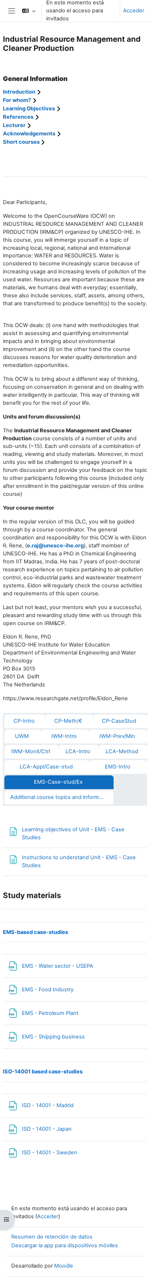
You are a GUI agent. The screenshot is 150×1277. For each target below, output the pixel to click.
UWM (22, 736)
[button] (28, 11)
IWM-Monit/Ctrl (30, 751)
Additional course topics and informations (62, 797)
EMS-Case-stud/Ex (58, 782)
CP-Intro (24, 721)
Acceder (133, 10)
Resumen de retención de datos (51, 1236)
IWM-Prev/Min (117, 736)
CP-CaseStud (119, 721)
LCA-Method (122, 751)
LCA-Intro (78, 751)
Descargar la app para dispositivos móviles (64, 1245)
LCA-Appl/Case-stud (46, 766)
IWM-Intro (64, 736)
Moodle (63, 1265)
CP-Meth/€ (68, 721)
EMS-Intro (117, 766)
